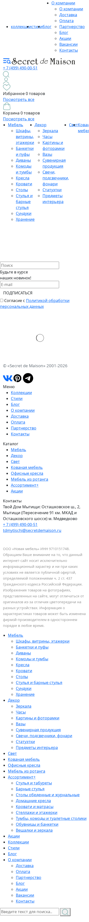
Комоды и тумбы (32, 659)
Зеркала (50, 130)
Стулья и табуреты (34, 783)
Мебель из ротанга (29, 479)
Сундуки (23, 213)
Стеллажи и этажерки (36, 812)
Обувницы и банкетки (37, 824)
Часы (47, 136)
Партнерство (72, 26)
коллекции (21, 26)
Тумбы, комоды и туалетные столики (51, 818)
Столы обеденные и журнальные (48, 794)
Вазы (47, 154)
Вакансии (68, 44)
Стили (16, 398)
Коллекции (21, 392)
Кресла (22, 178)
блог (47, 26)
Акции (65, 38)
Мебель (15, 124)
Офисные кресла (27, 473)
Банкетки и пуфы (32, 647)
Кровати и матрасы (34, 806)
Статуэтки (52, 189)
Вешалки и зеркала (34, 830)
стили (37, 26)
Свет (15, 461)
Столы (22, 189)
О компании (63, 3)
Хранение (25, 219)
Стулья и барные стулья (24, 201)
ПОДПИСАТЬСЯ (17, 293)
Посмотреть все (18, 99)
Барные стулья (30, 789)
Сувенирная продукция (38, 729)
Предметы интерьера (37, 747)
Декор (40, 124)
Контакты (68, 50)
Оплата (66, 20)
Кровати (24, 184)
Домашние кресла (33, 800)
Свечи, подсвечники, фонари (56, 178)
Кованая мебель (27, 467)
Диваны (23, 160)
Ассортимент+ (25, 485)
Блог (63, 32)
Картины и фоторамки (37, 718)
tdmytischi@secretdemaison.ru (32, 530)
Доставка (68, 14)
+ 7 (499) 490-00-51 (20, 68)
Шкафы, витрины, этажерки (25, 136)
